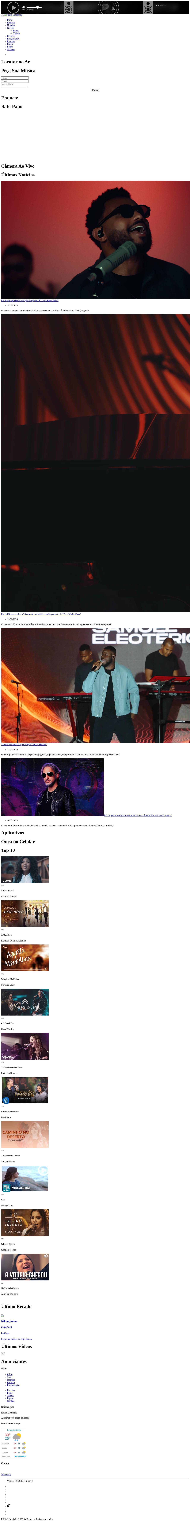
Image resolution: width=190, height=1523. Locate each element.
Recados (11, 36)
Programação (13, 38)
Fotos (15, 30)
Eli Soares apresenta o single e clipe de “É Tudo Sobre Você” (29, 300)
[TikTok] (8, 1506)
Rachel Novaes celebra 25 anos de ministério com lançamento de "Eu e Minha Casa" (41, 614)
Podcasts (11, 22)
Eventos (11, 41)
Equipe (10, 44)
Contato (11, 49)
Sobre (10, 46)
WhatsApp (6, 1474)
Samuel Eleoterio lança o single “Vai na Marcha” (24, 744)
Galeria (10, 28)
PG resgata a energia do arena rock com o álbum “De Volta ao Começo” (138, 815)
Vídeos (16, 33)
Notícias (11, 25)
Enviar (95, 90)
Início (9, 20)
